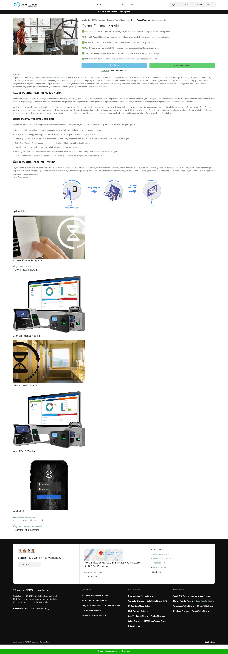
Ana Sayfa (86, 20)
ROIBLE (32, 642)
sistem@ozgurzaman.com (162, 558)
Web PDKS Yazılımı (24, 451)
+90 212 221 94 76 (159, 563)
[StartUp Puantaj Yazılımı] (49, 304)
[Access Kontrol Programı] (49, 237)
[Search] (41, 5)
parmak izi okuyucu (27, 110)
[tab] (105, 70)
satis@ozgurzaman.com (161, 554)
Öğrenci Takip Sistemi (25, 269)
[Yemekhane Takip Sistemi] (24, 517)
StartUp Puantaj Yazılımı (27, 335)
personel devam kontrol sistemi (54, 77)
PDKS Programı (98, 20)
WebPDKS (198, 5)
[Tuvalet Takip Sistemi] (49, 361)
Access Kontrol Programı (27, 260)
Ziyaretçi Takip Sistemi (26, 529)
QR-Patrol (210, 5)
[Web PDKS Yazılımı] (49, 419)
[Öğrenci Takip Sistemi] (22, 266)
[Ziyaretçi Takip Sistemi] (30, 526)
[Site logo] (25, 5)
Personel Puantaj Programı (118, 20)
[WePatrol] (49, 482)
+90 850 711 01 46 (159, 567)
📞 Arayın (175, 5)
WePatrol (18, 511)
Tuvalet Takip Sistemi (25, 385)
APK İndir (186, 5)
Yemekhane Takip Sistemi (28, 520)
